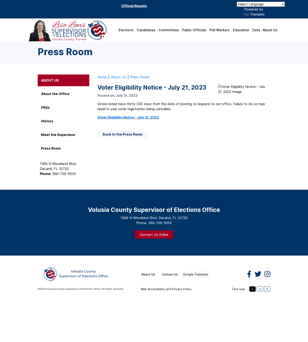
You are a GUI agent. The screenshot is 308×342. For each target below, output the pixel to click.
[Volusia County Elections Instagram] (267, 274)
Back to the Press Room (122, 134)
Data (256, 30)
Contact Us (170, 274)
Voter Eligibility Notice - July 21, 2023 (128, 117)
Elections (126, 30)
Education (241, 30)
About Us (270, 30)
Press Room (139, 77)
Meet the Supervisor (58, 135)
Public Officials (194, 30)
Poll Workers (220, 30)
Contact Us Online (154, 234)
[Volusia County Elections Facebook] (249, 274)
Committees (169, 30)
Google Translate (195, 274)
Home (102, 77)
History (47, 121)
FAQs (45, 107)
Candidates (146, 30)
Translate (257, 14)
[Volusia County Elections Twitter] (258, 274)
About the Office (55, 94)
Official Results (134, 6)
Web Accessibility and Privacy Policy (166, 289)
